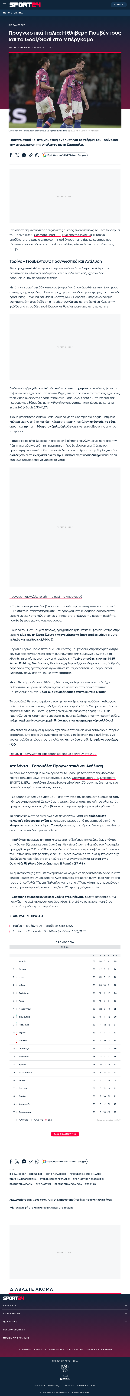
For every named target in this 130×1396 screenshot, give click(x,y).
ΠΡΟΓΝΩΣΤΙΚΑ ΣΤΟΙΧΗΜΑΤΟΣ (85, 1174)
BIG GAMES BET (18, 1174)
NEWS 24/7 (54, 1386)
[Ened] (65, 1378)
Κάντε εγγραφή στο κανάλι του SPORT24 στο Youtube (41, 1208)
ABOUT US (40, 1349)
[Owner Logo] (65, 1367)
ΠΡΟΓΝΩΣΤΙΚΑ (43, 1184)
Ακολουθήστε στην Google (26, 1200)
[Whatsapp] (37, 155)
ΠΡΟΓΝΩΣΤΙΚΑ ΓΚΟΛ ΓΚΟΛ (68, 1184)
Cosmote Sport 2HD (47, 235)
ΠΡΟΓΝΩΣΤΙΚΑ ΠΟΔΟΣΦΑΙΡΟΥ (88, 1179)
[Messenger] (24, 155)
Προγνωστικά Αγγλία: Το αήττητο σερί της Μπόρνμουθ (46, 596)
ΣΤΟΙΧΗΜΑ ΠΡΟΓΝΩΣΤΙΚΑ (23, 1179)
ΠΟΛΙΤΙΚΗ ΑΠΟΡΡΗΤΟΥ (99, 1349)
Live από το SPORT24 (76, 235)
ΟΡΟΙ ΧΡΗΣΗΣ (75, 1349)
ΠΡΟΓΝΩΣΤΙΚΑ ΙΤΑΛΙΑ (21, 1184)
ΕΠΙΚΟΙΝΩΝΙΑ (56, 1349)
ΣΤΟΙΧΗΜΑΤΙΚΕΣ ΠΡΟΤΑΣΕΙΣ (55, 1179)
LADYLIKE (82, 1386)
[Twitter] (17, 155)
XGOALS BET (35, 1174)
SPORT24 (40, 1386)
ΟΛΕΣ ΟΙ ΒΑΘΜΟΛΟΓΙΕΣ (65, 1134)
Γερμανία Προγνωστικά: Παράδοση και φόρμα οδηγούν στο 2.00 (53, 754)
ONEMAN (69, 1386)
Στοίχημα (17, 13)
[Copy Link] (30, 155)
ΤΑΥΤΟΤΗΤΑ (24, 1349)
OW (93, 1386)
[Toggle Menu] (4, 5)
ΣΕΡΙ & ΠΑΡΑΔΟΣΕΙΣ (56, 1174)
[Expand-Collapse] (126, 13)
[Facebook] (10, 155)
